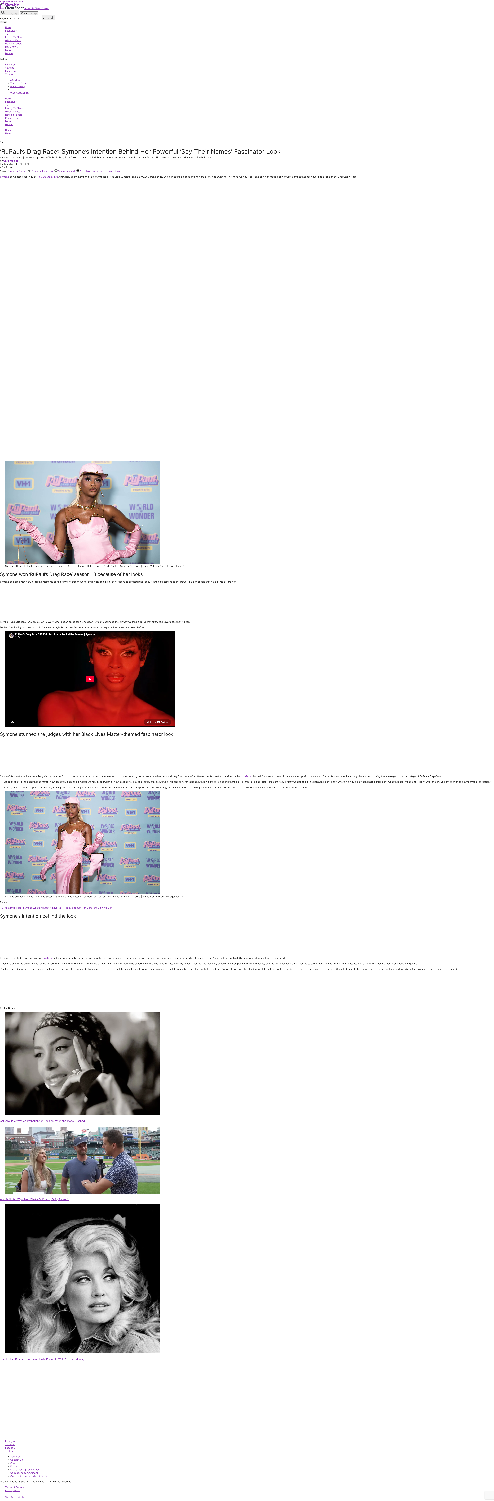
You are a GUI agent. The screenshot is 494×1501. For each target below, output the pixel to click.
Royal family (11, 46)
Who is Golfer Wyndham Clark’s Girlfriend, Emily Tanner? (34, 1199)
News (8, 27)
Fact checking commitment (25, 1469)
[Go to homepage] (12, 1435)
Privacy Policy (17, 86)
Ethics (13, 1466)
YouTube (246, 776)
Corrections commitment (24, 1472)
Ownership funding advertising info (29, 1476)
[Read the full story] (82, 1114)
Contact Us (16, 1459)
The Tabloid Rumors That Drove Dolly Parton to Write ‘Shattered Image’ (43, 1359)
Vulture (48, 957)
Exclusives (11, 30)
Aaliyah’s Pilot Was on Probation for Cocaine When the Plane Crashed (42, 1120)
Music (8, 50)
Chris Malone (10, 160)
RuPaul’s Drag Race (47, 176)
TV (6, 33)
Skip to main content (11, 1)
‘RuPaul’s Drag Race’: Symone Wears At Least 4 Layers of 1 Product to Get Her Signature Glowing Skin (56, 907)
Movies (9, 53)
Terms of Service (19, 83)
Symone (4, 176)
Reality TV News (14, 37)
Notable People (13, 43)
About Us (15, 79)
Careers (14, 1463)
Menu (3, 22)
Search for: (6, 18)
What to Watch (13, 40)
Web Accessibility (19, 92)
